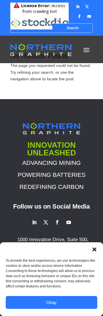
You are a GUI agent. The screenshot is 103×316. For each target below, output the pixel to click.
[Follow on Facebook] (79, 16)
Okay (51, 302)
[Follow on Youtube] (89, 16)
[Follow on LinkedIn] (77, 6)
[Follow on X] (87, 6)
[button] (94, 249)
